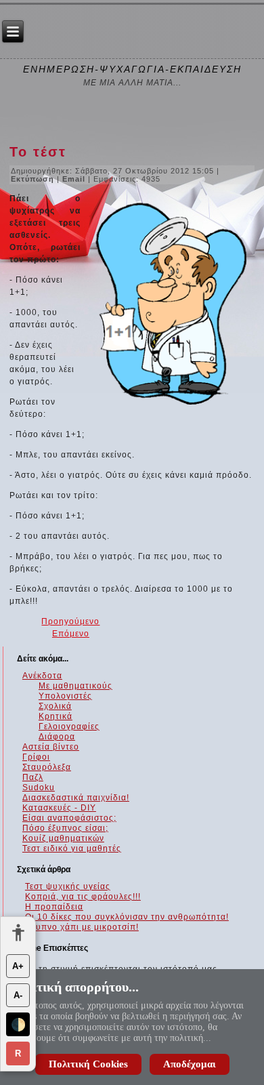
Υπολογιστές (65, 696)
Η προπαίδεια (54, 907)
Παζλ (32, 777)
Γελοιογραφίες (69, 726)
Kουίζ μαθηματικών (63, 838)
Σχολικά (55, 706)
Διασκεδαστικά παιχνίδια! (75, 797)
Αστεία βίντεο (50, 747)
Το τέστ (37, 151)
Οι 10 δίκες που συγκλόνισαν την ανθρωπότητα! (127, 917)
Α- (18, 995)
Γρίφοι (36, 757)
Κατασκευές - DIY (59, 808)
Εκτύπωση (34, 179)
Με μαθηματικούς (75, 686)
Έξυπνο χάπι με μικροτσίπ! (82, 927)
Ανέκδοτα (42, 675)
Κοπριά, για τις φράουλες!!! (83, 896)
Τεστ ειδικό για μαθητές (71, 848)
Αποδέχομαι (189, 1064)
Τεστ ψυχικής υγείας (67, 886)
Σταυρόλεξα (46, 767)
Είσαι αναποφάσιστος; (69, 818)
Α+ (18, 966)
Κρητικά (55, 716)
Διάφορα (57, 736)
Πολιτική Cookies (88, 1064)
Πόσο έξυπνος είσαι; (65, 828)
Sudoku (38, 787)
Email (75, 179)
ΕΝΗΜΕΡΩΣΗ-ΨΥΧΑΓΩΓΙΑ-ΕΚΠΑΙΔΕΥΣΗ (132, 69)
